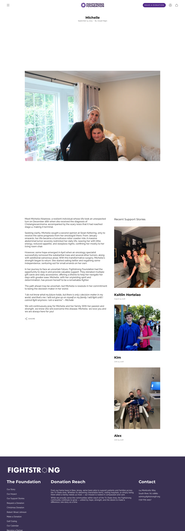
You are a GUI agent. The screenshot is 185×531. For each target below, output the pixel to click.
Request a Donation (15, 503)
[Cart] (176, 5)
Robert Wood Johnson (16, 512)
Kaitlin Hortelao (127, 295)
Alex (117, 436)
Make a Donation (14, 517)
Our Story (11, 489)
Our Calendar (13, 526)
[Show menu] (8, 5)
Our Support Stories (15, 498)
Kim (117, 357)
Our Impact (12, 494)
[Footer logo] (34, 470)
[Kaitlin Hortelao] (137, 257)
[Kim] (137, 328)
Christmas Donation (15, 507)
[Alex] (137, 398)
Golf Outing (12, 521)
